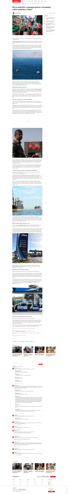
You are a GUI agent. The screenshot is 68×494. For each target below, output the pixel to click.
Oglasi (39, 1)
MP (15, 380)
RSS (41, 485)
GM (13, 430)
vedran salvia (31, 341)
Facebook (51, 480)
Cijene (42, 1)
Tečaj (42, 480)
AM (13, 385)
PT (15, 396)
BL (13, 422)
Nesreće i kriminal (14, 485)
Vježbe (35, 484)
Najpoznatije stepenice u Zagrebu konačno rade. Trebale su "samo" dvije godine (50, 27)
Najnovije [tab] (46, 15)
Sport (32, 1)
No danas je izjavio (15, 265)
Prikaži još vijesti (49, 33)
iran (18, 341)
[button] (13, 350)
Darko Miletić (17, 409)
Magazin (28, 479)
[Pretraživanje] (55, 1)
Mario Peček (17, 380)
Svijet (13, 480)
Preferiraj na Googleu (52, 13)
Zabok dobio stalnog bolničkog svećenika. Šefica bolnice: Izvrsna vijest (51, 24)
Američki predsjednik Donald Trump (17, 41)
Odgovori (35, 485)
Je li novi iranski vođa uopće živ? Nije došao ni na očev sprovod (50, 21)
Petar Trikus (17, 396)
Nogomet (21, 480)
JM (13, 437)
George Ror (17, 390)
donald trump (22, 341)
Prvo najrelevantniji (20, 366)
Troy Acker (17, 418)
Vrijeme (42, 484)
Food (27, 484)
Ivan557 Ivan (17, 374)
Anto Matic (15, 385)
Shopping (28, 480)
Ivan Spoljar (17, 377)
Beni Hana (15, 452)
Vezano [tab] (54, 15)
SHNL (20, 484)
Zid (26, 1)
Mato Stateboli (18, 393)
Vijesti (29, 1)
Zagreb (13, 484)
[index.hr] (16, 1)
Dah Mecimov (16, 448)
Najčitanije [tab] (50, 15)
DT (13, 442)
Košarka (21, 485)
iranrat (27, 341)
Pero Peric (15, 426)
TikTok (50, 484)
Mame (27, 485)
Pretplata (23, 1)
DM (15, 409)
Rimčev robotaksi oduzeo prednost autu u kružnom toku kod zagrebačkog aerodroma (50, 31)
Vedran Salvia (18, 12)
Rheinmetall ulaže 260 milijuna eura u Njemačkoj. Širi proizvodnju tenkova (50, 18)
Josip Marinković (16, 436)
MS (15, 393)
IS (15, 377)
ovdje (24, 335)
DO (13, 368)
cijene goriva (14, 341)
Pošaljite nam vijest (50, 485)
